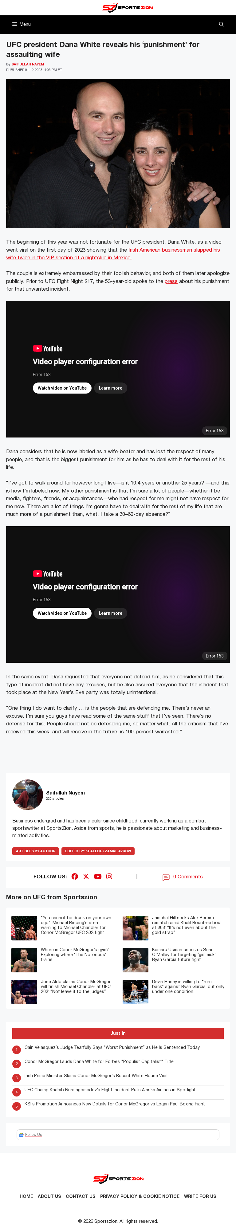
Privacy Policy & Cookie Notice (139, 1197)
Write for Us (200, 1197)
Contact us (81, 1197)
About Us (49, 1197)
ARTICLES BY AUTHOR (35, 851)
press (171, 281)
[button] (221, 24)
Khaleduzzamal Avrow (98, 851)
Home (26, 1197)
